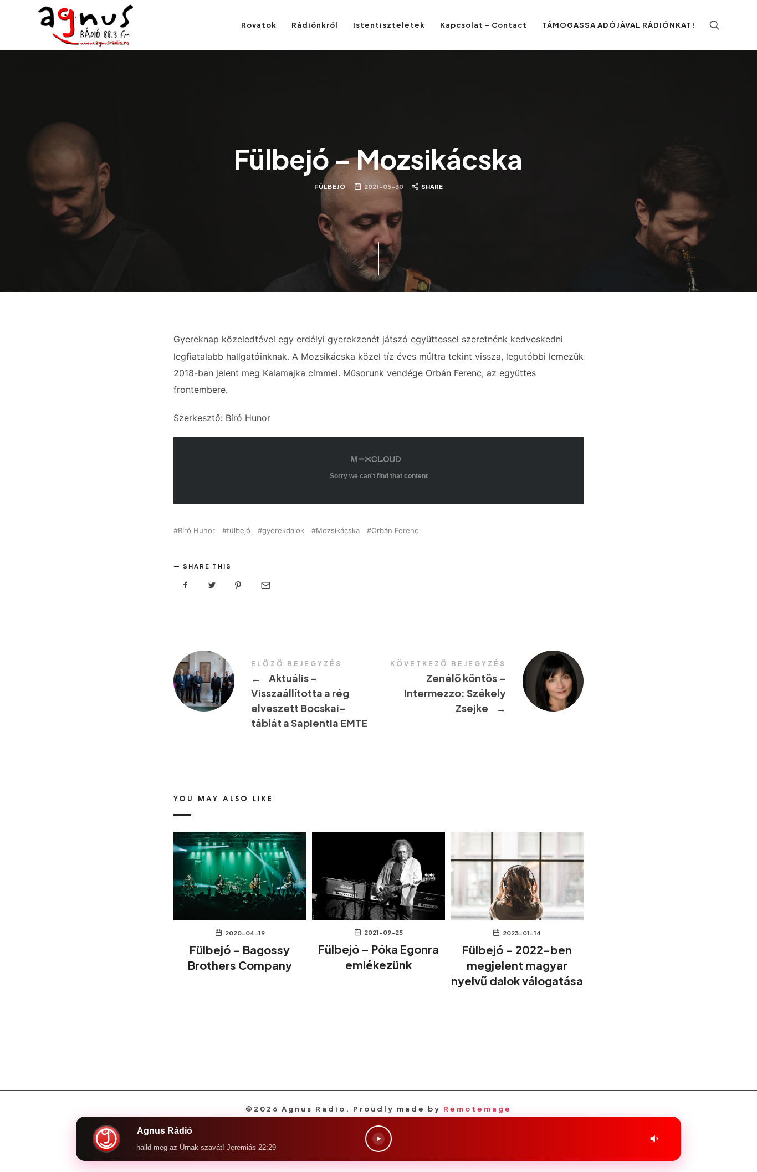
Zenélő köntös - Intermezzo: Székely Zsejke (481, 688)
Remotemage (477, 1108)
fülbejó (238, 530)
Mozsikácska (338, 530)
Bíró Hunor (196, 530)
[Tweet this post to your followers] (212, 585)
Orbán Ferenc (394, 530)
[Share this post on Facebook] (185, 585)
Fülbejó (330, 186)
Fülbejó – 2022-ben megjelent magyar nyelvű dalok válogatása (517, 965)
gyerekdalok (283, 530)
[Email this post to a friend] (265, 585)
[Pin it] (238, 585)
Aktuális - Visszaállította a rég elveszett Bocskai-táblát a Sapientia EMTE (275, 696)
